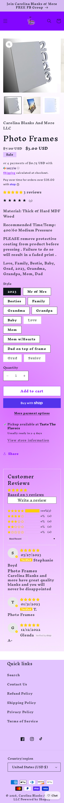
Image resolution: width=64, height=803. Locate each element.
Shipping (9, 173)
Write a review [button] (32, 500)
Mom (12, 330)
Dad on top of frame (27, 349)
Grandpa (44, 310)
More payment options (32, 413)
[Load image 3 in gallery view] (32, 105)
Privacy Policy (20, 712)
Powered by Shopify (35, 799)
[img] (30, 550)
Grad (15, 358)
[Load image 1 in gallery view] (12, 105)
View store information (28, 440)
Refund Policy (20, 693)
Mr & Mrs (37, 291)
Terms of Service (22, 721)
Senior (36, 358)
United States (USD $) (30, 767)
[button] (5, 21)
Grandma (16, 310)
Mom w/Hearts (21, 339)
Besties (14, 301)
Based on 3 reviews (26, 494)
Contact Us (17, 684)
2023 (12, 291)
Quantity (10, 368)
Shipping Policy (21, 703)
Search (13, 675)
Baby (12, 320)
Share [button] (13, 454)
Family (38, 301)
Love (34, 320)
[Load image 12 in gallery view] (51, 105)
